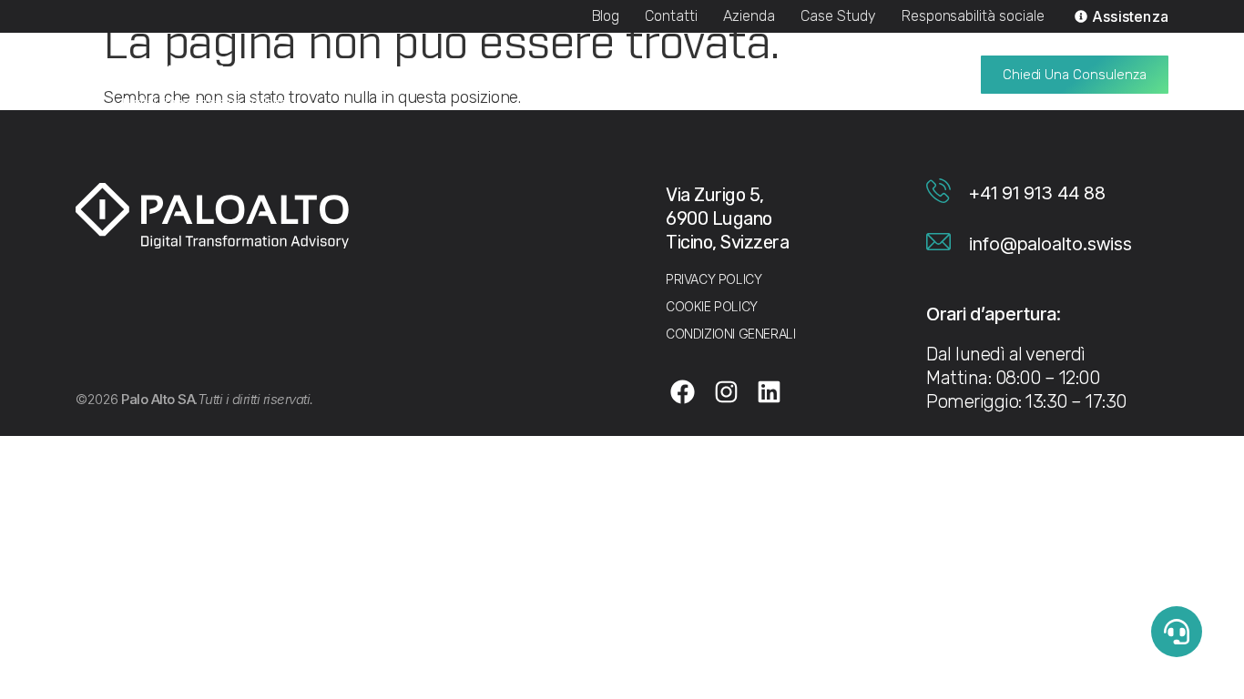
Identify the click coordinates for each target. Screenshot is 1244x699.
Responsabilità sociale (973, 16)
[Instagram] (726, 391)
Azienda (749, 16)
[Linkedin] (769, 391)
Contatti (671, 16)
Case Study (838, 16)
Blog (606, 16)
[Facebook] (683, 391)
